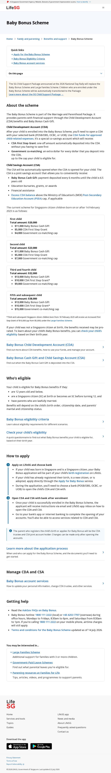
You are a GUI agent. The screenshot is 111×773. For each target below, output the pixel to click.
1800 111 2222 (43, 614)
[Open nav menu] (103, 7)
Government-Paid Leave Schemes (33, 662)
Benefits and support (55, 38)
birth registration (79, 473)
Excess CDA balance (23, 195)
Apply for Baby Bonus (71, 481)
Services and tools (15, 718)
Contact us (63, 731)
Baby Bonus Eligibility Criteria (29, 58)
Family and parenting (28, 38)
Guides (10, 727)
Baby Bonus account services (29, 63)
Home (9, 38)
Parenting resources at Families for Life (36, 672)
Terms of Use (11, 761)
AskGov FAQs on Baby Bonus (39, 610)
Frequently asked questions (72, 727)
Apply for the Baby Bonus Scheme (32, 54)
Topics (9, 723)
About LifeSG (64, 723)
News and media (66, 718)
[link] (12, 7)
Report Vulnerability (14, 764)
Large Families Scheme (61, 320)
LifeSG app (63, 714)
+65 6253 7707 (71, 614)
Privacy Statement (13, 758)
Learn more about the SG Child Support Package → (36, 94)
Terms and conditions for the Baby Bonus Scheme (41, 630)
